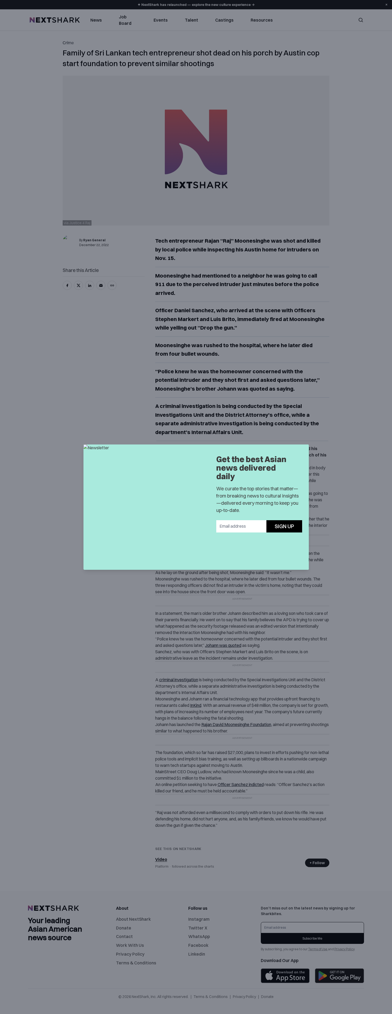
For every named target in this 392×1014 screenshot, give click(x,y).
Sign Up (284, 526)
